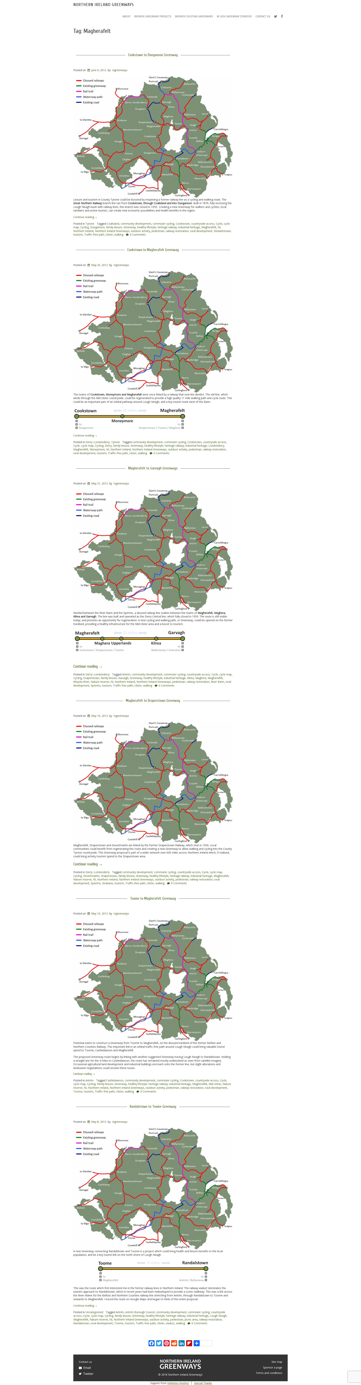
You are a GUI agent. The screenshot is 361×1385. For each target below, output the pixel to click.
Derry (108, 445)
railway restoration (177, 231)
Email (86, 1368)
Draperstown (91, 678)
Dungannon (97, 227)
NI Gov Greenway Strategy (234, 16)
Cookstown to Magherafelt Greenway (153, 250)
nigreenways (119, 70)
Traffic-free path (94, 234)
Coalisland (113, 223)
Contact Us (263, 16)
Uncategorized (94, 1312)
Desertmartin (91, 876)
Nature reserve (100, 681)
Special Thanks (203, 1383)
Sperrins (96, 685)
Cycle (219, 223)
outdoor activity (140, 231)
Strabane (107, 883)
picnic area (191, 1319)
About (126, 16)
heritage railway (167, 227)
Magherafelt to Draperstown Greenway (153, 701)
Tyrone (90, 223)
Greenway (130, 227)
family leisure (114, 227)
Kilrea (190, 678)
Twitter (87, 1374)
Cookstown (183, 223)
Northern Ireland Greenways (103, 4)
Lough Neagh (218, 1315)
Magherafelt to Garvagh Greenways (153, 468)
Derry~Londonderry (98, 442)
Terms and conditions (269, 1373)
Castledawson (114, 1080)
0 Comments (138, 234)
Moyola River (81, 681)
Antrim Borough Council (140, 1312)
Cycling (84, 227)
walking (118, 234)
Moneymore (97, 449)
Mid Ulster (215, 1084)
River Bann (217, 681)
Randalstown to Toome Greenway (153, 1107)
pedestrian (158, 231)
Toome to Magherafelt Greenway (153, 898)
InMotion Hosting (178, 1383)
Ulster (109, 234)
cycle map (87, 445)
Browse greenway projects (152, 16)
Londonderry (216, 445)
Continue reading (85, 217)
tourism (78, 234)
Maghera (200, 678)
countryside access (202, 223)
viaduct (170, 1323)
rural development (201, 231)
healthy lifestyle (146, 227)
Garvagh (123, 678)
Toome (77, 1091)
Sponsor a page (272, 1367)
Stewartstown (222, 231)
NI (219, 227)
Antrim (126, 674)
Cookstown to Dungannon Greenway (153, 55)
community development (136, 223)
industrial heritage (189, 227)
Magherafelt (208, 227)
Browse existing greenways (194, 16)
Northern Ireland (83, 231)
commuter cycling (163, 223)
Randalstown (81, 1323)
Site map (277, 1362)
